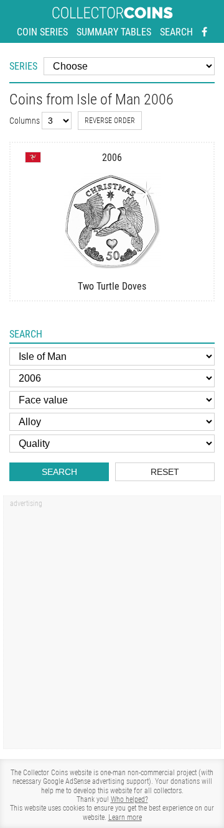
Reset (165, 472)
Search (176, 32)
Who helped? (129, 799)
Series (23, 66)
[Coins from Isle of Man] (33, 157)
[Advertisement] (112, 626)
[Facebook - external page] (204, 32)
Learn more (125, 817)
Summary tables (114, 32)
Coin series (42, 32)
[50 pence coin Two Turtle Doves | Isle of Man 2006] (112, 221)
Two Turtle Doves (112, 286)
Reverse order (110, 120)
